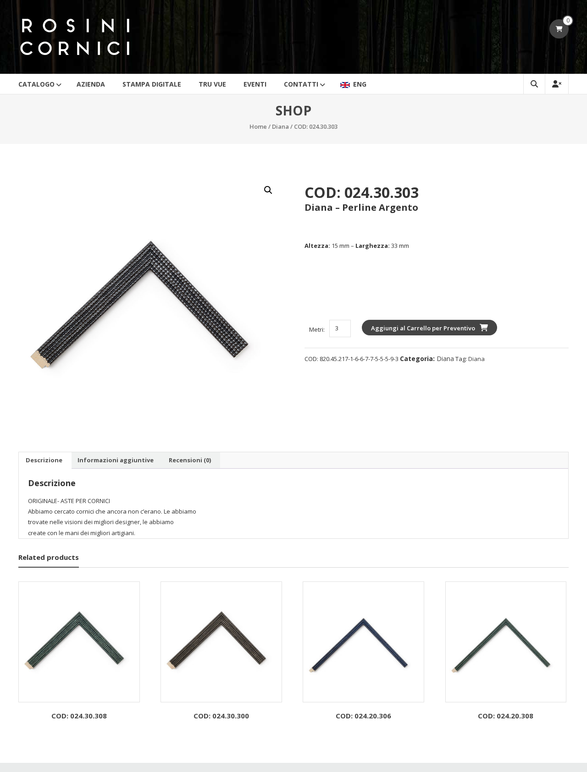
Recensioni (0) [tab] (190, 460)
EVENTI (255, 84)
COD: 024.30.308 (79, 715)
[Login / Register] (556, 84)
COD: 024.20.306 (363, 715)
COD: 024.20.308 (505, 715)
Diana (280, 126)
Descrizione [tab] (44, 460)
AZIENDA (91, 84)
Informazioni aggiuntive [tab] (116, 460)
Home (258, 126)
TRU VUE (212, 84)
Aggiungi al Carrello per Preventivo (423, 328)
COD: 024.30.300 (221, 715)
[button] (268, 190)
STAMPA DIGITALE (151, 84)
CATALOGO (36, 84)
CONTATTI (301, 84)
